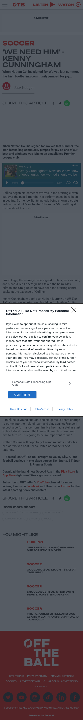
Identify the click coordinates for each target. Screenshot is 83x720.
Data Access (41, 409)
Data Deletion (18, 409)
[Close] (75, 311)
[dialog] (41, 360)
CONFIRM (22, 394)
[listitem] (41, 383)
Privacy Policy (64, 409)
